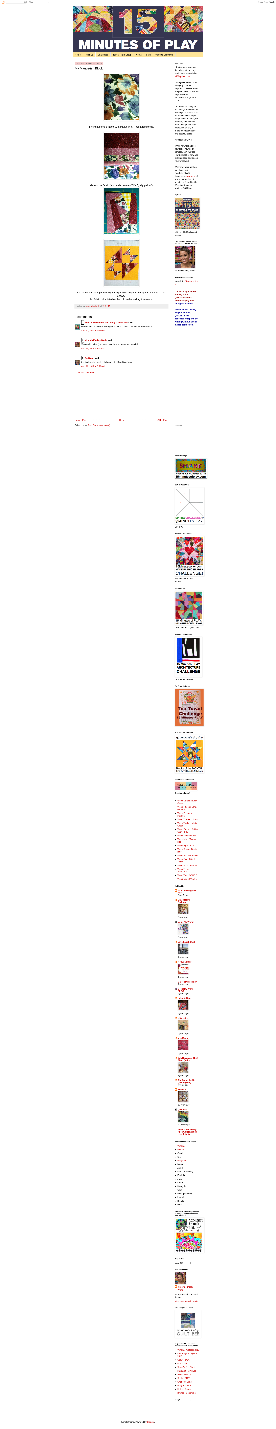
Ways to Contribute (164, 55)
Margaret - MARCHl (186, 1371)
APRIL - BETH (184, 1374)
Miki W (180, 1149)
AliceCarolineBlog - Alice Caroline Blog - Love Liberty (188, 1131)
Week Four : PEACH (187, 865)
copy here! (190, 176)
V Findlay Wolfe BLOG (185, 990)
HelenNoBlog (184, 998)
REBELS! (182, 1089)
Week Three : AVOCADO (183, 870)
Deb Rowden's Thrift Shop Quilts (188, 1059)
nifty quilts (183, 1018)
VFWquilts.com (182, 76)
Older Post (162, 420)
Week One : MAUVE (187, 879)
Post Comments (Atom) (99, 425)
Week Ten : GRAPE (186, 835)
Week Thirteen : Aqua (187, 819)
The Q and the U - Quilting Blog (186, 1081)
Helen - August (184, 1389)
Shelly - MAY (183, 1378)
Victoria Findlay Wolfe (96, 340)
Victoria (180, 1146)
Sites (148, 55)
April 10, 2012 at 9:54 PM (93, 330)
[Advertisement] (121, 396)
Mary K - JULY (184, 1385)
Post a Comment (86, 372)
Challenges (103, 55)
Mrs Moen (183, 1038)
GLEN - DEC (183, 1360)
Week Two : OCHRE (187, 875)
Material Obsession (187, 982)
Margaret (181, 1160)
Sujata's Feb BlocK (186, 1367)
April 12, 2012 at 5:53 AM (93, 366)
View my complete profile (186, 1301)
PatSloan (89, 358)
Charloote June (184, 1382)
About (138, 55)
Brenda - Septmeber (186, 1393)
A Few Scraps (184, 962)
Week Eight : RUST (186, 845)
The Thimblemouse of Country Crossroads (106, 322)
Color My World (185, 922)
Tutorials (89, 55)
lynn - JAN (182, 1363)
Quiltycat (182, 1109)
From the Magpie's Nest (187, 891)
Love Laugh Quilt (186, 942)
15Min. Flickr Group (122, 55)
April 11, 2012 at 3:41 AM (93, 348)
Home (78, 55)
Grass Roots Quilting (184, 901)
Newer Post (81, 420)
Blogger (150, 1422)
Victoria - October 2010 (188, 1350)
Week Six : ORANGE (187, 855)
